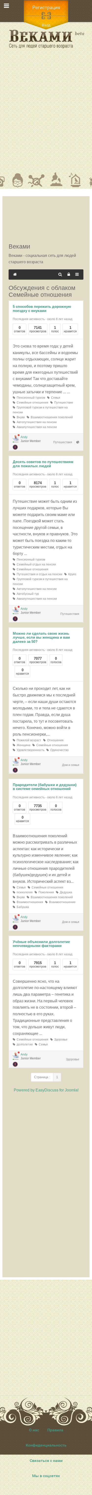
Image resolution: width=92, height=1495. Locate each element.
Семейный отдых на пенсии (35, 564)
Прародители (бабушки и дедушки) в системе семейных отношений (45, 787)
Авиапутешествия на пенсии (36, 427)
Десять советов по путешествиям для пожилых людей (43, 464)
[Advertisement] (46, 114)
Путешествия (62, 442)
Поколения (45, 892)
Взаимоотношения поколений (51, 417)
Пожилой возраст (28, 740)
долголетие (24, 1044)
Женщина (22, 745)
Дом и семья (70, 765)
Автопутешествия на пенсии (36, 422)
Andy (24, 437)
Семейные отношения (31, 402)
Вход (46, 25)
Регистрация (46, 7)
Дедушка (65, 892)
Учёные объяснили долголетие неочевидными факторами (41, 944)
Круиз (71, 574)
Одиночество (59, 750)
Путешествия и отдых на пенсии (38, 574)
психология (24, 892)
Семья (55, 397)
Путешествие (63, 402)
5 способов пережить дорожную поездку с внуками (42, 308)
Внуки (20, 417)
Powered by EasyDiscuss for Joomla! (46, 1090)
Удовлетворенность (29, 750)
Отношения (55, 740)
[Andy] (16, 438)
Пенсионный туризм (30, 397)
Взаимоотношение (62, 902)
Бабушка (22, 907)
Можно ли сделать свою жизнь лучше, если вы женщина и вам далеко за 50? (41, 637)
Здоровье (60, 1039)
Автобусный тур (27, 594)
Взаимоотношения (29, 902)
